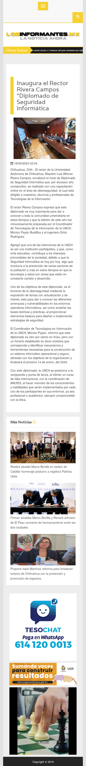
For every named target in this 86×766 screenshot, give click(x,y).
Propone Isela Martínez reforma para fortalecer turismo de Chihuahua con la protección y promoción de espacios (41, 573)
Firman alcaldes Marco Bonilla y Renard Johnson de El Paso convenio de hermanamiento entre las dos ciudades (43, 522)
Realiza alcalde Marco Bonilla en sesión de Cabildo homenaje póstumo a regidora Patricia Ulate (41, 471)
